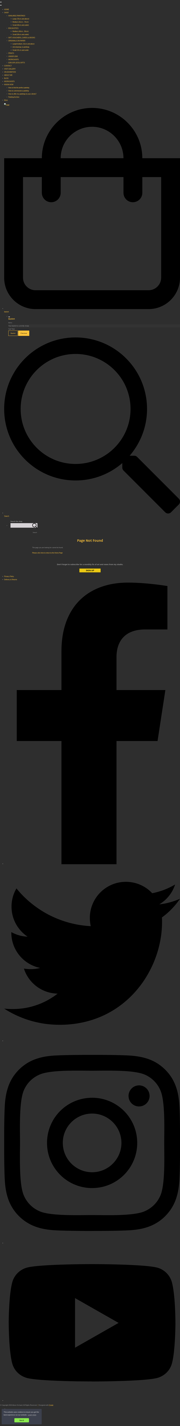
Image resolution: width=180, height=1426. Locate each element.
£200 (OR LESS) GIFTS (16, 62)
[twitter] (92, 1041)
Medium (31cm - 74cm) (20, 22)
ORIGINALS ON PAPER (16, 41)
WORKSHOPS (13, 59)
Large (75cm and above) (20, 19)
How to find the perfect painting (18, 87)
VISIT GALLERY (10, 69)
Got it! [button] (21, 1420)
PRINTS (11, 53)
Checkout (23, 333)
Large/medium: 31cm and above (23, 44)
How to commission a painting (18, 91)
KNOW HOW (8, 84)
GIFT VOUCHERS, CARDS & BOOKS (21, 37)
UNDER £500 (13, 56)
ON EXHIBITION (10, 72)
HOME (6, 9)
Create (51, 1405)
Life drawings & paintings (20, 47)
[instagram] (92, 1243)
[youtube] (92, 1400)
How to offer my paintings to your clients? (22, 94)
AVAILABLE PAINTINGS (16, 15)
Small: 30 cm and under (20, 50)
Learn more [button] (32, 1415)
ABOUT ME (8, 75)
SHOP (6, 12)
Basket (13, 333)
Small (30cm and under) (20, 25)
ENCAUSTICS (13, 28)
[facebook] (92, 864)
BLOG (6, 78)
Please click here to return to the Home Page (47, 553)
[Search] (35, 525)
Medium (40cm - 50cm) (20, 31)
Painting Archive (13, 97)
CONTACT (8, 66)
